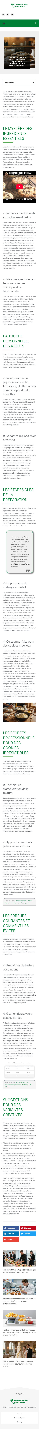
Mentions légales (19, 1418)
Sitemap (19, 1422)
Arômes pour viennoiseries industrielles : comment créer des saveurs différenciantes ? (19, 1301)
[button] (3, 23)
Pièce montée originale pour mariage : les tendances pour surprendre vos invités (18, 1363)
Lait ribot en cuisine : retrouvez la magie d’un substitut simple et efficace (17, 1085)
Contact (19, 1414)
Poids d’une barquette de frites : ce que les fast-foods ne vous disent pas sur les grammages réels (19, 1332)
